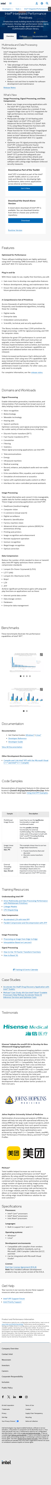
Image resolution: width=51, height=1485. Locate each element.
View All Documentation (12, 747)
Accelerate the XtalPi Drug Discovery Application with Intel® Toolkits (26, 988)
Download (23, 36)
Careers (5, 1371)
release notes (36, 372)
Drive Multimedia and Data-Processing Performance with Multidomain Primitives (26, 902)
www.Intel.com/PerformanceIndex (12, 1324)
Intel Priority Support (12, 1302)
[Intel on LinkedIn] (15, 1397)
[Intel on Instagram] (26, 1397)
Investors (5, 1365)
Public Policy (7, 1388)
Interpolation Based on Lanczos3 (18, 942)
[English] (42, 3)
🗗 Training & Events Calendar (25, 970)
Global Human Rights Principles (28, 1439)
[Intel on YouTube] (21, 1397)
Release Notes (10, 87)
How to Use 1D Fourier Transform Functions (22, 952)
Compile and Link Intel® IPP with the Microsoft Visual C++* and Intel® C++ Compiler (26, 761)
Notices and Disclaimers (19, 1435)
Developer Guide (15, 742)
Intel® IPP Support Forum (14, 1299)
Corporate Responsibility (12, 1376)
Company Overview (10, 1348)
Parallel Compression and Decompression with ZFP (25, 923)
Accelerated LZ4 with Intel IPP (17, 919)
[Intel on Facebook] (3, 1397)
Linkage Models (10, 906)
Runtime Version (15, 230)
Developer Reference (17, 738)
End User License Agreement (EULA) (20, 1267)
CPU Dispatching (11, 910)
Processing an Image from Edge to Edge (21, 939)
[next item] (49, 9)
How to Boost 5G (11, 955)
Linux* (38, 735)
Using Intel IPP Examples (37, 793)
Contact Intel (7, 1354)
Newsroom (6, 1360)
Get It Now (25, 188)
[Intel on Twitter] (9, 1397)
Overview (10, 36)
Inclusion (5, 1382)
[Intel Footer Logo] (6, 1462)
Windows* (30, 735)
